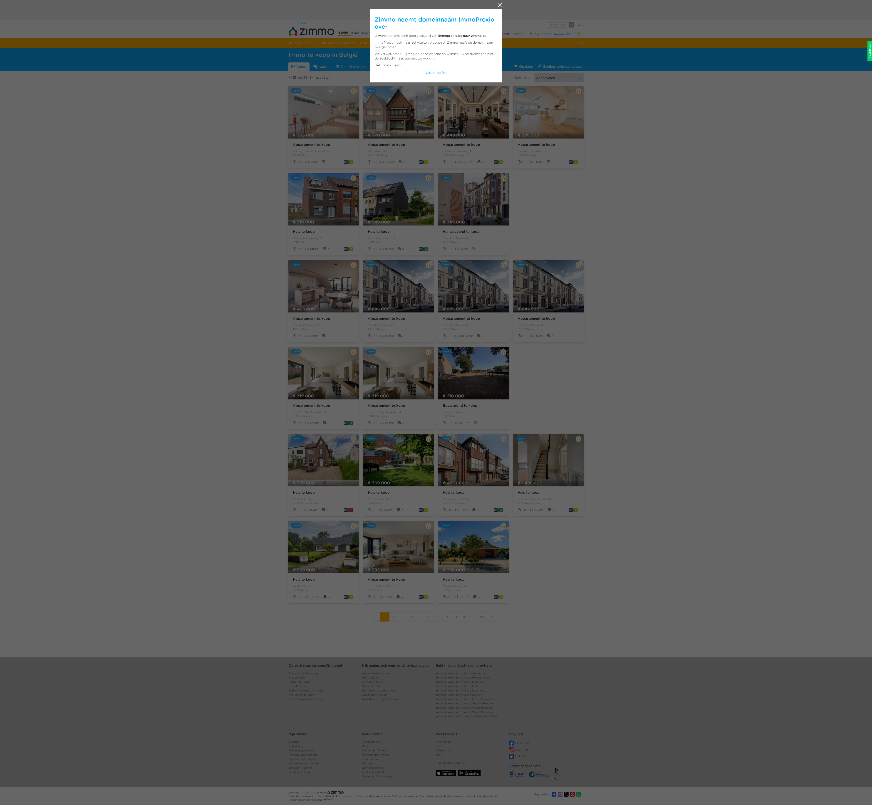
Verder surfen (436, 72)
